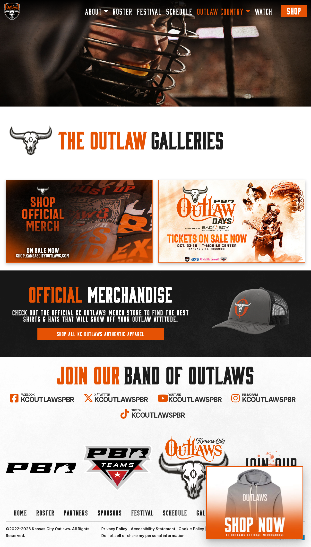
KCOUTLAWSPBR (47, 398)
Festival (149, 11)
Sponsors (110, 512)
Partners (76, 512)
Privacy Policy (114, 529)
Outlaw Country (220, 11)
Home (20, 512)
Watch (263, 11)
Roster (122, 11)
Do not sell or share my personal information (142, 535)
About (93, 11)
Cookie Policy (191, 529)
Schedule (179, 11)
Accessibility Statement (153, 529)
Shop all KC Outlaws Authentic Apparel (101, 334)
